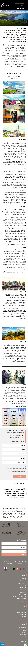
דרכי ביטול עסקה (22, 599)
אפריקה (24, 610)
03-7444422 (20, 8)
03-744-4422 (13, 435)
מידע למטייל (23, 588)
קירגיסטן (24, 632)
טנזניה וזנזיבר (23, 628)
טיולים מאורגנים (22, 583)
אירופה (25, 619)
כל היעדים (24, 641)
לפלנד (25, 639)
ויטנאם (25, 630)
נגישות (2, 644)
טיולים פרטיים (23, 585)
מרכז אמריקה (23, 614)
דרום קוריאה (23, 634)
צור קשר (24, 601)
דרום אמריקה (23, 617)
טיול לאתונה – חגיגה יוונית (21, 418)
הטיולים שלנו (23, 581)
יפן (26, 637)
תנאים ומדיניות (22, 594)
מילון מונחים (23, 590)
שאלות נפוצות (23, 592)
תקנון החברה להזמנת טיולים (19, 596)
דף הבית (24, 579)
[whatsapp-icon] (25, 644)
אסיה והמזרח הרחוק (21, 612)
